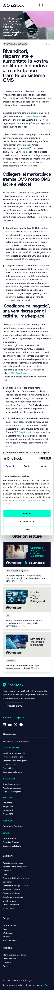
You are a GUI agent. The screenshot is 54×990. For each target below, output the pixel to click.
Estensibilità (8, 810)
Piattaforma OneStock (13, 826)
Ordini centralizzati (11, 904)
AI (7, 616)
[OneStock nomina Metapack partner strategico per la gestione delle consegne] (27, 554)
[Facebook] (21, 724)
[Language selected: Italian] (41, 5)
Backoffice (7, 802)
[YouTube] (10, 724)
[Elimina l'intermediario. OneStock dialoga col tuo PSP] (27, 644)
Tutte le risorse (9, 925)
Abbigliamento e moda (13, 863)
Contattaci (7, 962)
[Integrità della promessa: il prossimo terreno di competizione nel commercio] (27, 599)
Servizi (6, 833)
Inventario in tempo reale (14, 753)
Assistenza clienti (10, 764)
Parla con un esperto (13, 717)
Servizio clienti (9, 838)
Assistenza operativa (12, 788)
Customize (25, 521)
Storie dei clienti (10, 940)
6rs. (46, 985)
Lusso (5, 874)
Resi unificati (8, 768)
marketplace (35, 116)
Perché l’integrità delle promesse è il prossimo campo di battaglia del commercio (24, 623)
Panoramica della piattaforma (16, 741)
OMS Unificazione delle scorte (15, 44)
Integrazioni (8, 806)
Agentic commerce (11, 784)
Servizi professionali (11, 842)
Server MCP (8, 814)
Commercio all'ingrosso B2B (15, 885)
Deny (27, 529)
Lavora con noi (9, 958)
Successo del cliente (12, 846)
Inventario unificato (11, 889)
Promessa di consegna (13, 757)
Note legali (27, 980)
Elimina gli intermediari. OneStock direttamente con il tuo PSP (23, 667)
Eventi (5, 966)
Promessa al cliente (11, 893)
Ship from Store (19, 373)
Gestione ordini (11, 748)
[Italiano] (41, 5)
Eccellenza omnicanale (13, 897)
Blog (5, 929)
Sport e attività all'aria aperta (16, 878)
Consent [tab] (10, 466)
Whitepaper (8, 933)
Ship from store (9, 901)
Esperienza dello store (12, 772)
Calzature (7, 870)
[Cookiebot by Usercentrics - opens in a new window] (39, 458)
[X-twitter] (15, 724)
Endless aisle (8, 908)
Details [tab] (27, 466)
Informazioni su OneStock (14, 955)
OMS (27, 148)
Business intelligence (12, 791)
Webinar (6, 936)
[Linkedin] (4, 724)
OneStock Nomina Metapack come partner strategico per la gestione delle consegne (26, 578)
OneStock (11, 661)
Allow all (27, 513)
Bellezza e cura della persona (16, 866)
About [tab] (44, 466)
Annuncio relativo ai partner (17, 571)
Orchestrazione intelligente (15, 760)
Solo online (7, 882)
